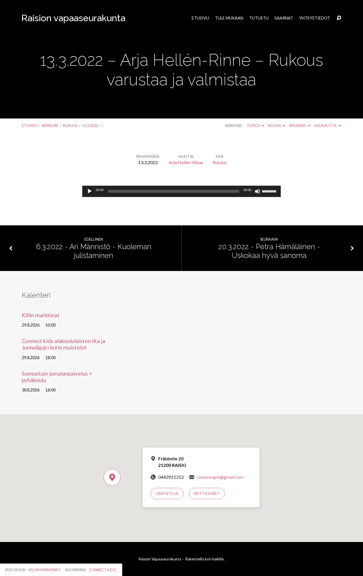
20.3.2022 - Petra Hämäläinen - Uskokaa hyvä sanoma (269, 251)
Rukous (70, 125)
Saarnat (284, 18)
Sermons (50, 125)
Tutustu (259, 18)
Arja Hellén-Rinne (186, 162)
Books (274, 125)
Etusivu (200, 18)
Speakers (297, 125)
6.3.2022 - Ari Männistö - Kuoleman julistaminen (93, 251)
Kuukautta (326, 125)
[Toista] (89, 191)
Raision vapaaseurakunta (73, 18)
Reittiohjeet (207, 493)
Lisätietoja (167, 493)
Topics (253, 125)
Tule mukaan (229, 18)
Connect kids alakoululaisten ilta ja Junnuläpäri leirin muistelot (63, 344)
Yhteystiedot (314, 18)
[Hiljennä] (257, 191)
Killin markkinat (41, 315)
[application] (181, 191)
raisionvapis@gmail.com (220, 477)
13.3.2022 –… (92, 125)
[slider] (270, 191)
